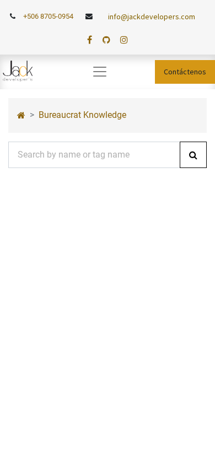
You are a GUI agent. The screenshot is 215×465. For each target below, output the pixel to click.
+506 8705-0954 (48, 16)
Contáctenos (185, 72)
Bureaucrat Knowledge (82, 115)
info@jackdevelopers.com (151, 16)
